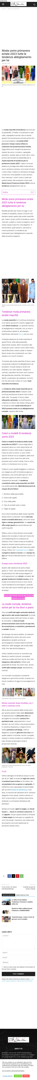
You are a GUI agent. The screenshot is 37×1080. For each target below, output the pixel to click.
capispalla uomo (22, 550)
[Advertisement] (18, 29)
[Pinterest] (17, 876)
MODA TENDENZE (14, 9)
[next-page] (6, 926)
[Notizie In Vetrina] (18, 4)
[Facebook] (9, 876)
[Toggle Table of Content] (31, 192)
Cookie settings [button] (7, 1076)
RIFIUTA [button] (26, 1076)
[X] (13, 876)
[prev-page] (3, 926)
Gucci (20, 334)
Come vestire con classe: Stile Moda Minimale (9, 888)
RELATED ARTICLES (8, 895)
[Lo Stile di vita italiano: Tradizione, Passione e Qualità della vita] (6, 902)
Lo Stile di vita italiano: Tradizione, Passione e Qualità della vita (22, 902)
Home (4, 9)
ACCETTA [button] (18, 1076)
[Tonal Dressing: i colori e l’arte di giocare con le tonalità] (6, 919)
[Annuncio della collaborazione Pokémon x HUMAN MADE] (6, 910)
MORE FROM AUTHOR (22, 895)
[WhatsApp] (21, 876)
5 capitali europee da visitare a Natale (29, 888)
